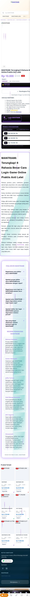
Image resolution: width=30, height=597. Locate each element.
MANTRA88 (6, 16)
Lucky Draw (9, 129)
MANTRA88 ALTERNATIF (21, 19)
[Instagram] (6, 568)
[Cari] (3, 13)
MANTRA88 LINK (16, 16)
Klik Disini (18, 112)
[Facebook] (2, 568)
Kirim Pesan (8, 561)
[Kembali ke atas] (27, 586)
